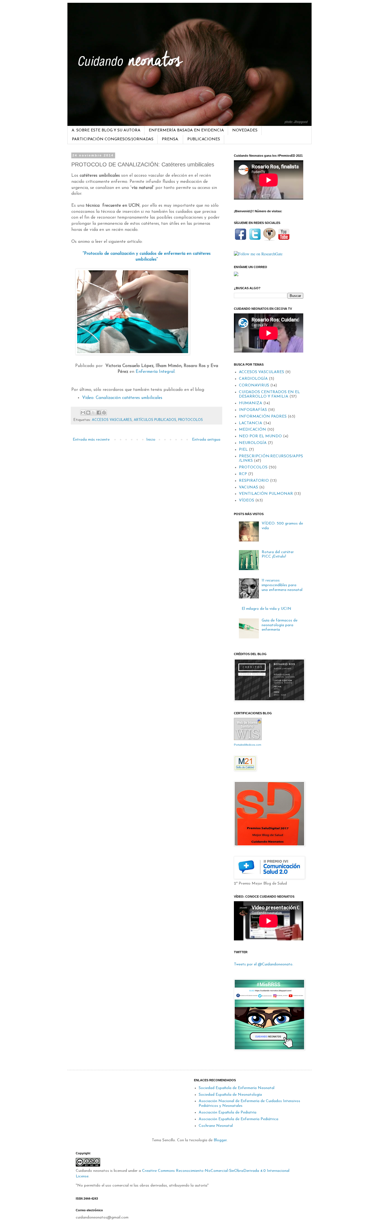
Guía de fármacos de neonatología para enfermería (279, 625)
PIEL (243, 450)
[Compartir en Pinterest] (104, 412)
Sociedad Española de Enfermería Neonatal (236, 1088)
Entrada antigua (206, 440)
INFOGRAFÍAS (253, 410)
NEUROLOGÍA (253, 443)
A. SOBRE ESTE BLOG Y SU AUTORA (106, 130)
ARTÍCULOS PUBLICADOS (155, 420)
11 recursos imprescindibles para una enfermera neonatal (282, 585)
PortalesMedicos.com (247, 744)
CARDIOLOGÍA (253, 379)
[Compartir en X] (93, 412)
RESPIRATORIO (254, 481)
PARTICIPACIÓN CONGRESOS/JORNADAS (112, 139)
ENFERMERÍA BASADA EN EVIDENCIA (186, 130)
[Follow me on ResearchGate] (258, 253)
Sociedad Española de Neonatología (230, 1095)
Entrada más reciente (91, 440)
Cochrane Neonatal (216, 1126)
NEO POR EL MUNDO (260, 436)
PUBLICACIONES (203, 139)
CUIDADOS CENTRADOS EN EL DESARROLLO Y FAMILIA (269, 394)
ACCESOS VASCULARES (112, 420)
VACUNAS (248, 487)
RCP (243, 474)
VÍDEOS (246, 500)
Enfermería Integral (155, 371)
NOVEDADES (244, 130)
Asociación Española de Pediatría (227, 1112)
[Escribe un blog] (88, 412)
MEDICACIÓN (252, 430)
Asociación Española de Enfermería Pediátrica (238, 1119)
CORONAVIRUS (254, 385)
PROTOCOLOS (190, 420)
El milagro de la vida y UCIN (266, 609)
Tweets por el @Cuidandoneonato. (263, 964)
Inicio (150, 440)
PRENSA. (170, 139)
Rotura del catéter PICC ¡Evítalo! (278, 554)
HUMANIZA (250, 403)
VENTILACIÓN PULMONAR (266, 494)
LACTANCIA (250, 423)
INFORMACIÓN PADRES (263, 417)
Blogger (220, 1140)
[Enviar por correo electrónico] (83, 412)
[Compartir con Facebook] (99, 412)
